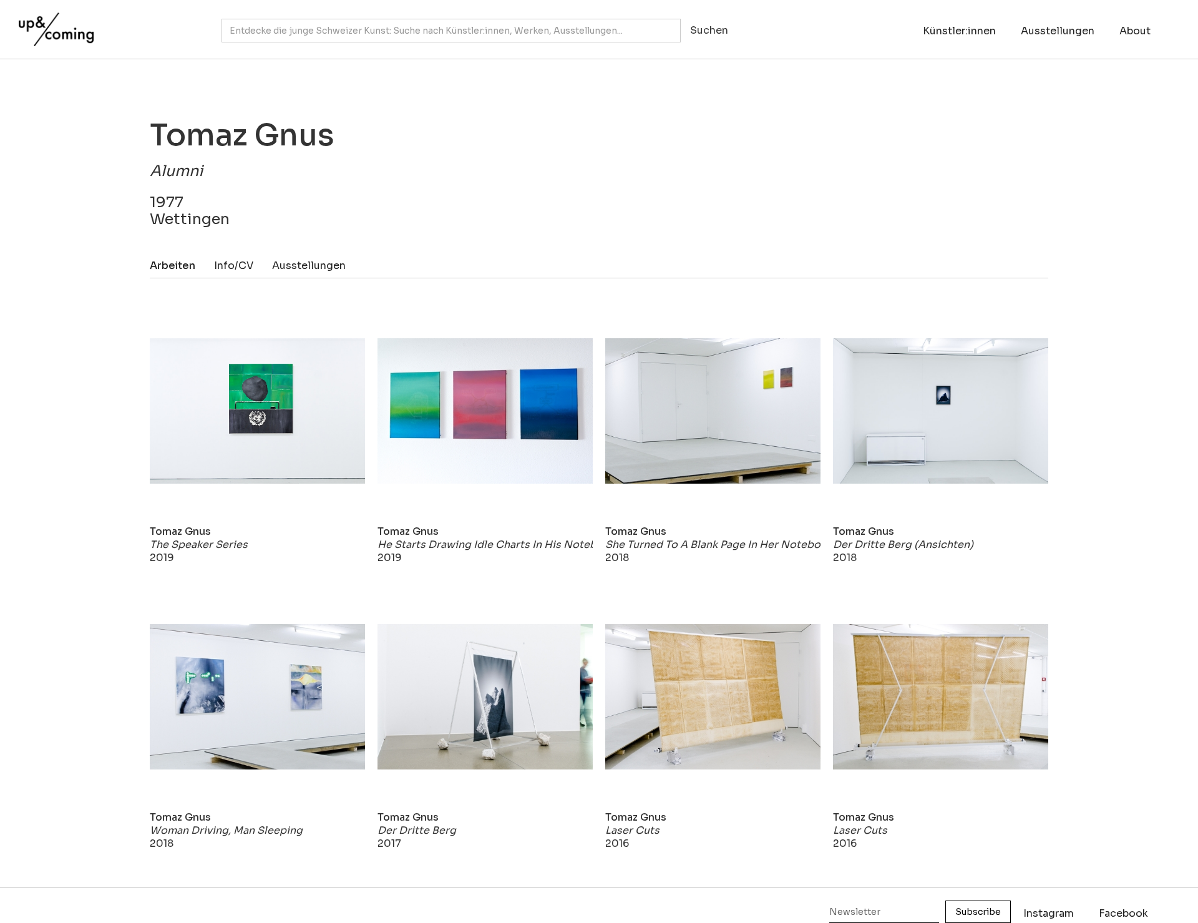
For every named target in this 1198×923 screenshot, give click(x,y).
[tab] (182, 265)
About (1135, 30)
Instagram (1048, 913)
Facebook (1123, 913)
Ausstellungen (1057, 30)
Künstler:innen (959, 30)
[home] (53, 23)
